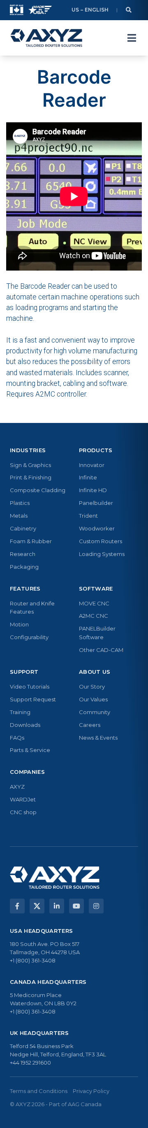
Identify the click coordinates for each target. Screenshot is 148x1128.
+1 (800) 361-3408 (33, 960)
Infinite (88, 477)
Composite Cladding (37, 490)
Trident (88, 515)
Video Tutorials (29, 686)
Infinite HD (93, 490)
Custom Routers (100, 541)
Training (20, 712)
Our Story (92, 686)
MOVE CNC (94, 603)
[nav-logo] (46, 38)
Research (22, 554)
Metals (19, 515)
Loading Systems (102, 554)
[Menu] (131, 37)
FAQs (17, 737)
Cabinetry (23, 528)
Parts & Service (30, 750)
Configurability (29, 637)
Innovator (91, 465)
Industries (28, 450)
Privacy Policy (91, 1091)
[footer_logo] (54, 877)
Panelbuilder (96, 503)
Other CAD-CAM (101, 650)
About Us (95, 671)
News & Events (98, 737)
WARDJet (23, 799)
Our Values (93, 699)
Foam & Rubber (31, 541)
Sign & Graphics (30, 465)
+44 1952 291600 (30, 1062)
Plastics (20, 503)
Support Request (33, 699)
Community (94, 712)
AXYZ (17, 786)
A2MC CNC (93, 615)
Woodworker (97, 528)
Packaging (24, 566)
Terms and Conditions (38, 1091)
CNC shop (23, 812)
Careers (89, 725)
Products (96, 450)
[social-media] (17, 906)
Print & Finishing (30, 477)
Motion (19, 624)
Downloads (25, 725)
